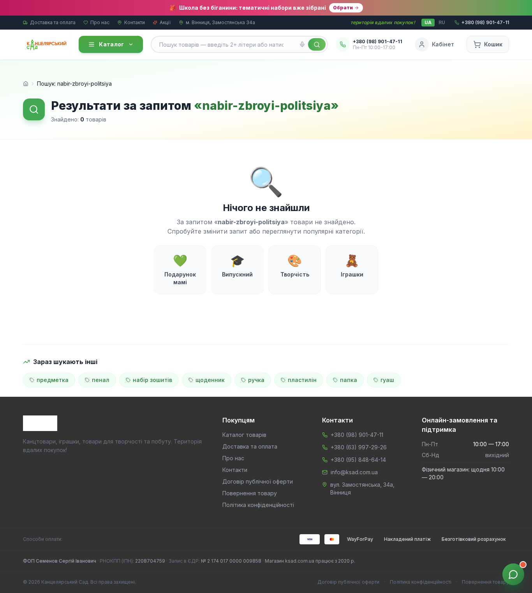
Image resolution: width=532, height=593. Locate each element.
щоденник (210, 380)
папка (348, 380)
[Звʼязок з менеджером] (513, 574)
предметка (53, 380)
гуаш (387, 380)
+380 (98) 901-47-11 (357, 434)
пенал (100, 380)
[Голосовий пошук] (302, 44)
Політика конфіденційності (258, 504)
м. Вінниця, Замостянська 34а (220, 22)
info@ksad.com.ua (354, 472)
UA (428, 22)
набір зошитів (152, 380)
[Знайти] (317, 44)
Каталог (111, 44)
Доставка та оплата (53, 22)
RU (442, 22)
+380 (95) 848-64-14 (358, 459)
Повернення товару (249, 493)
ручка (256, 380)
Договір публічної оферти (257, 481)
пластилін (302, 380)
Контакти (134, 22)
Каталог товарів (244, 434)
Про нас (99, 22)
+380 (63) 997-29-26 (359, 447)
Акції (165, 22)
